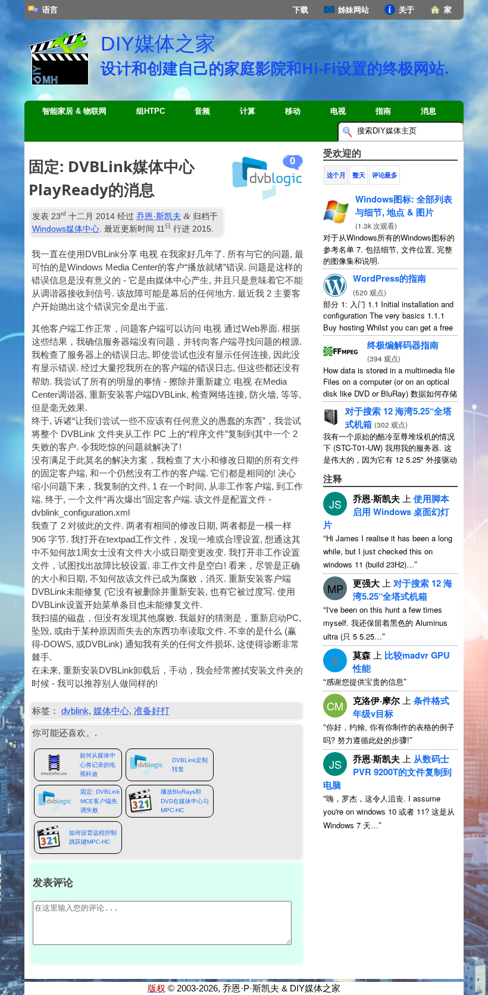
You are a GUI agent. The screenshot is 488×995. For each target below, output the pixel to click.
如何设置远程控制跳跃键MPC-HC (93, 837)
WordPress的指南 (389, 278)
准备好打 (152, 711)
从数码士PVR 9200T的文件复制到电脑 (387, 771)
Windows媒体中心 (65, 228)
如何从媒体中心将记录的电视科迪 (97, 764)
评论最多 (384, 175)
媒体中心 (111, 711)
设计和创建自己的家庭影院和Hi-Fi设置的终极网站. (275, 68)
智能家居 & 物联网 (74, 111)
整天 (358, 175)
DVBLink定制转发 (190, 764)
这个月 (336, 175)
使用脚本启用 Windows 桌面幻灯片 (386, 511)
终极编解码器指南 (403, 344)
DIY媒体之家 (158, 43)
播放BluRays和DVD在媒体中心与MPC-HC (185, 800)
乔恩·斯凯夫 (158, 216)
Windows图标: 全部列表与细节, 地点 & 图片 (403, 205)
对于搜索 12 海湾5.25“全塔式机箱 (402, 589)
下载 (300, 9)
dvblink (75, 711)
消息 (428, 111)
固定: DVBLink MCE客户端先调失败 (100, 800)
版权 (156, 988)
